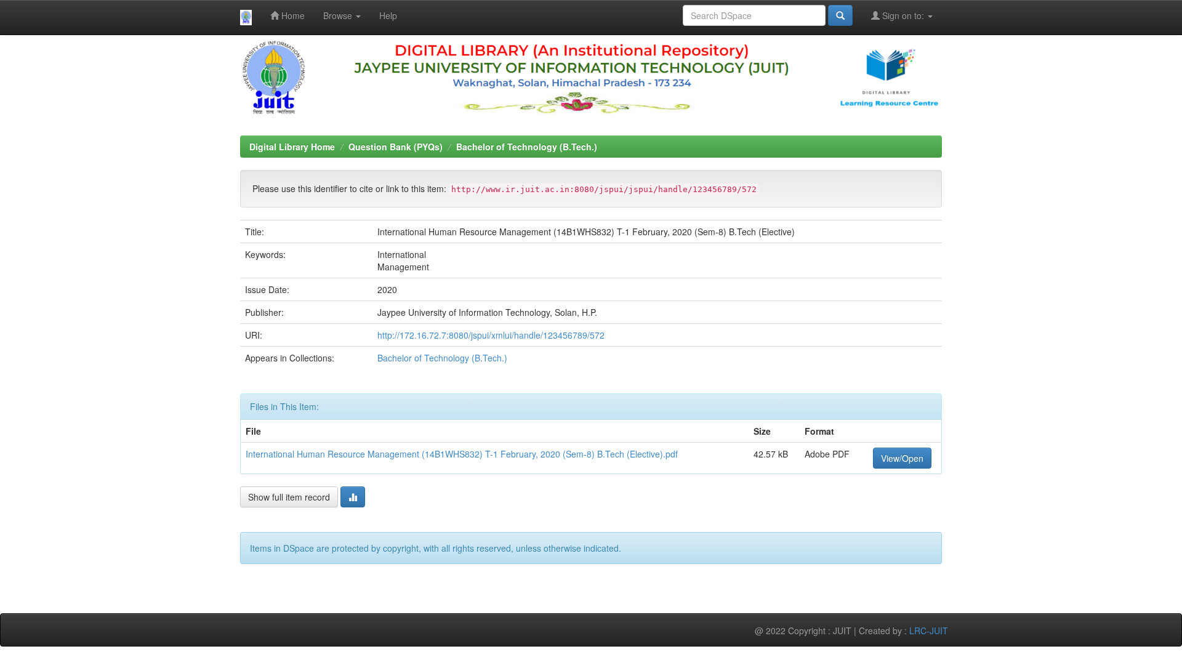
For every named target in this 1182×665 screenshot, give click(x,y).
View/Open (902, 458)
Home (292, 15)
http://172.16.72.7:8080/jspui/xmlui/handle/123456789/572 (491, 335)
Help (388, 15)
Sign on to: (903, 15)
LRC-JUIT (928, 630)
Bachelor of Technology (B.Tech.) (526, 146)
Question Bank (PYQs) (395, 146)
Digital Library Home (292, 146)
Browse (339, 15)
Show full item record (289, 497)
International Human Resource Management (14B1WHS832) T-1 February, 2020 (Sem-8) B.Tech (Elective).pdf (462, 454)
